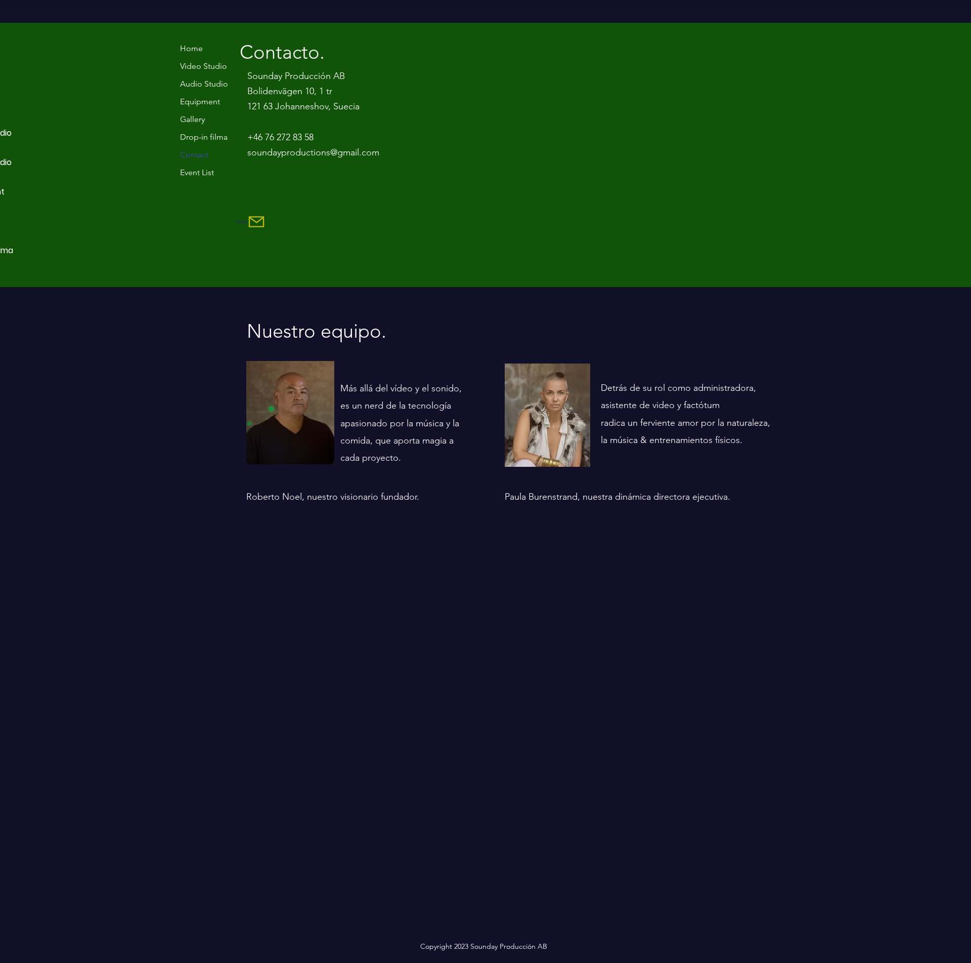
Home (191, 48)
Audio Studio (204, 84)
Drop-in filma (204, 137)
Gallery (192, 119)
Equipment (200, 101)
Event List (197, 172)
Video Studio (203, 66)
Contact (194, 154)
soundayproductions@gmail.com (313, 152)
